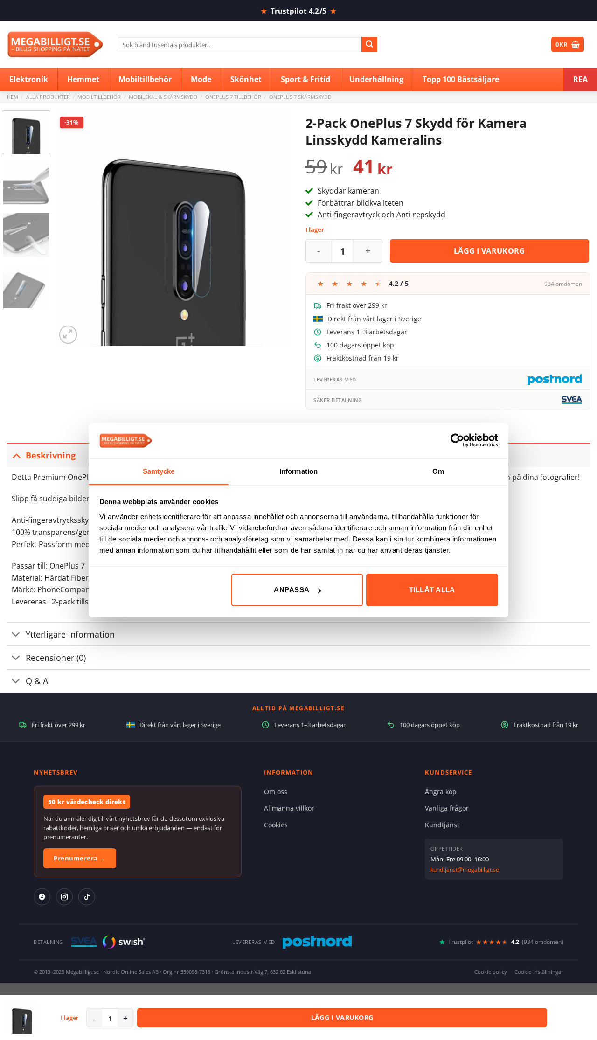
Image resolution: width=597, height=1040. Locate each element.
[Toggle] (16, 455)
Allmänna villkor (289, 808)
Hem (12, 96)
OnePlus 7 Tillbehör (233, 96)
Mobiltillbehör (99, 96)
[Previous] (72, 227)
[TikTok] (86, 896)
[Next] (275, 227)
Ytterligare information (70, 634)
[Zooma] (68, 335)
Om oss (275, 791)
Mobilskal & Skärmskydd (163, 96)
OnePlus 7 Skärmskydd (300, 96)
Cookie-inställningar (538, 971)
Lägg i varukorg (489, 251)
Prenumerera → (80, 858)
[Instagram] (64, 896)
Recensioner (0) (56, 657)
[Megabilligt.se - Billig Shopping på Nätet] (55, 44)
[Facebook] (42, 896)
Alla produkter (48, 96)
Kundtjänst (442, 824)
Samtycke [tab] (159, 471)
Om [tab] (438, 471)
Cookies (276, 824)
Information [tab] (298, 471)
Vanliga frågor (447, 808)
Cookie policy (490, 971)
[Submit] (369, 45)
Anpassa (291, 590)
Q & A (37, 680)
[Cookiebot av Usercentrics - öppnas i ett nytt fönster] (457, 440)
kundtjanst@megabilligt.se (464, 870)
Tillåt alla (432, 590)
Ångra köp (441, 791)
